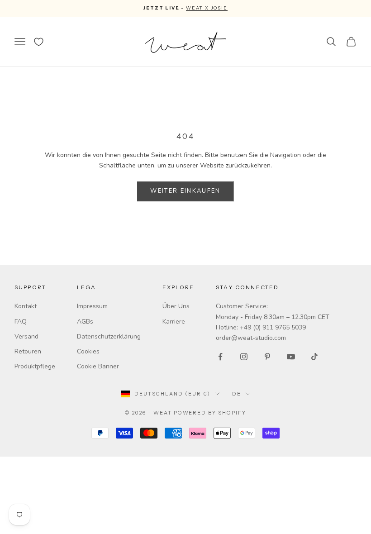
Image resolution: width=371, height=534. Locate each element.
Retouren (27, 351)
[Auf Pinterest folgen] (267, 356)
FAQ (20, 321)
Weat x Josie (207, 8)
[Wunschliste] (38, 42)
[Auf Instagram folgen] (243, 356)
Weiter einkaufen (185, 191)
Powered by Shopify (210, 413)
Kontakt (25, 306)
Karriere (173, 321)
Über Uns (176, 306)
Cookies (88, 351)
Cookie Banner (98, 366)
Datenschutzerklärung (109, 336)
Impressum (92, 306)
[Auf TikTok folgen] (314, 356)
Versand (26, 336)
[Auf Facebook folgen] (220, 356)
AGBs (85, 321)
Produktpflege (34, 366)
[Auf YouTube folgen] (290, 356)
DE (236, 394)
